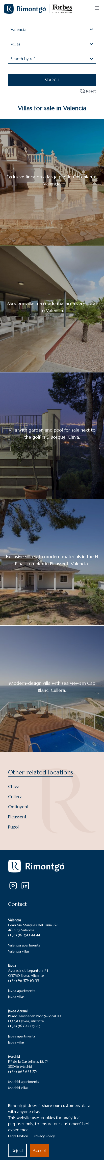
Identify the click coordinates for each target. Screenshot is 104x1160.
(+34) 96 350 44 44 (24, 935)
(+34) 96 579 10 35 (23, 980)
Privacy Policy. (44, 1136)
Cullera (15, 796)
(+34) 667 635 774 (23, 1071)
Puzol (13, 827)
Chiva (13, 786)
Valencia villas (18, 951)
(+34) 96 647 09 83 (24, 1026)
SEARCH (52, 79)
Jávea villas (16, 997)
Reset (91, 90)
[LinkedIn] (25, 886)
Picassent (17, 817)
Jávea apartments (21, 990)
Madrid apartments (23, 1081)
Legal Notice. (18, 1136)
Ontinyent (18, 807)
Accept (39, 1150)
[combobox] (11, 29)
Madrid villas (18, 1087)
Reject (17, 1150)
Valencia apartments (24, 945)
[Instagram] (13, 886)
